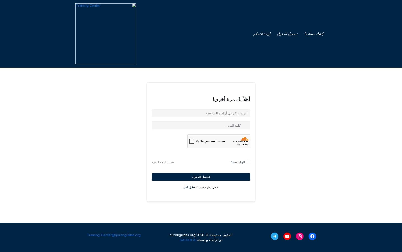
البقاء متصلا (238, 162)
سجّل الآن (189, 187)
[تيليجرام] (274, 236)
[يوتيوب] (287, 236)
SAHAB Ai (188, 240)
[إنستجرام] (300, 236)
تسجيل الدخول (201, 176)
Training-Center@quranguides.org (114, 235)
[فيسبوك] (312, 236)
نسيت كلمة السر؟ (163, 162)
